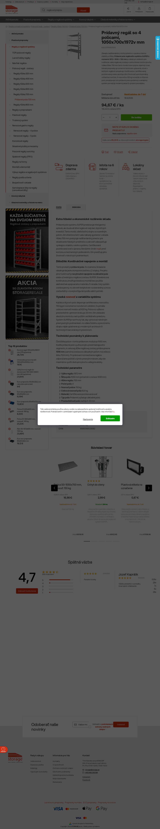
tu (113, 411)
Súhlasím (110, 418)
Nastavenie (88, 419)
